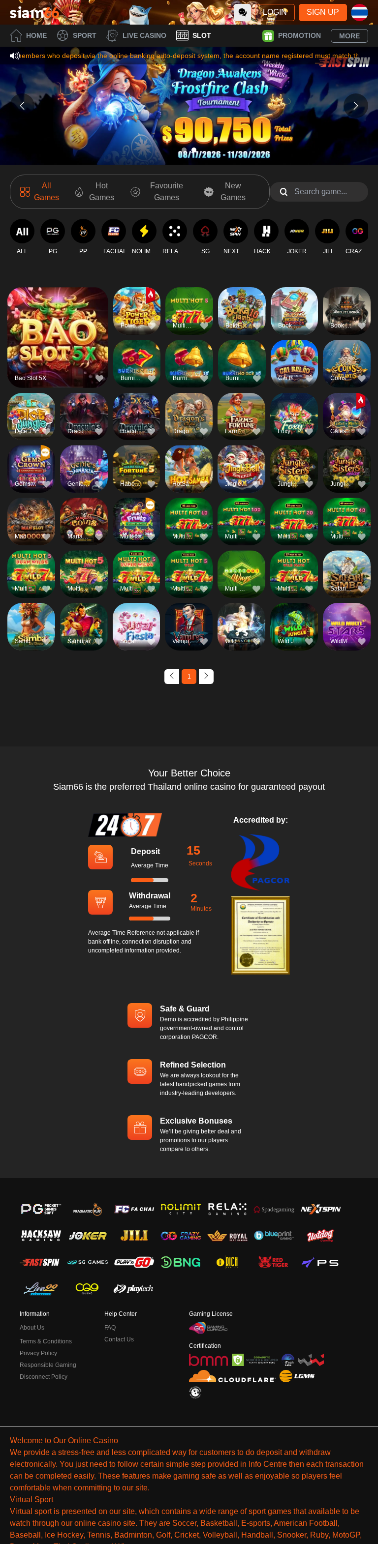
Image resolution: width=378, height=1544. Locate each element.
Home (36, 35)
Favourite (57, 321)
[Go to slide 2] (193, 150)
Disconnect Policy (43, 1376)
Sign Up (323, 12)
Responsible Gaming (48, 1365)
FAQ (110, 1327)
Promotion (299, 35)
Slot (201, 35)
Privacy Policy (38, 1353)
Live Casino (144, 35)
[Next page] (206, 676)
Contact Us (119, 1339)
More (349, 36)
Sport (84, 35)
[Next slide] (356, 105)
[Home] (34, 12)
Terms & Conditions (46, 1341)
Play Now (58, 343)
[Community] (242, 12)
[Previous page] (171, 676)
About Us (32, 1327)
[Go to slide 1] (184, 150)
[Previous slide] (22, 105)
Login (275, 12)
